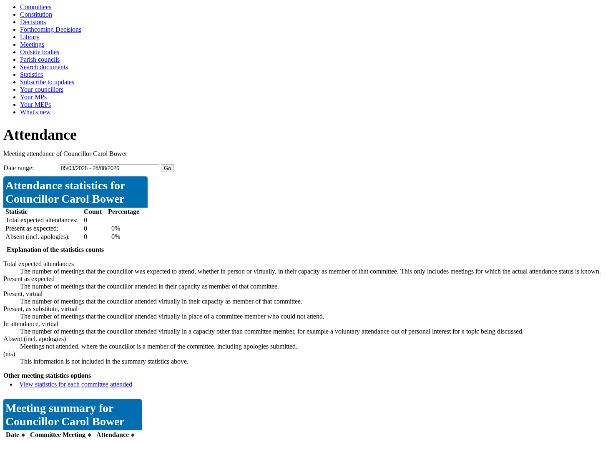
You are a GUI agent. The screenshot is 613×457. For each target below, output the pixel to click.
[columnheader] (16, 435)
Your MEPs (35, 104)
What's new (35, 112)
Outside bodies (39, 51)
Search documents (44, 66)
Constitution (36, 14)
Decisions (33, 21)
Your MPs (33, 96)
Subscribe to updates (47, 81)
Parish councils (40, 59)
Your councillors (41, 89)
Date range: (18, 167)
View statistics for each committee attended (75, 384)
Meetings (32, 44)
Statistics (31, 74)
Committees (35, 6)
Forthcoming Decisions (50, 29)
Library (30, 36)
